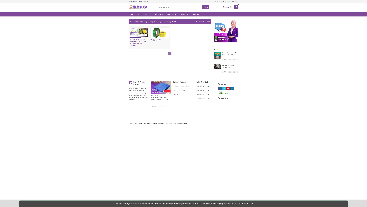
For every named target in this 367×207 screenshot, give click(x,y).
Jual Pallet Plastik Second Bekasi (228, 66)
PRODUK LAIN (172, 14)
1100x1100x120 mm (202, 86)
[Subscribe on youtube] (228, 88)
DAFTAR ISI (185, 14)
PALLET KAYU (158, 14)
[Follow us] (224, 88)
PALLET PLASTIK (144, 14)
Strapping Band (155, 40)
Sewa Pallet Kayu (179, 90)
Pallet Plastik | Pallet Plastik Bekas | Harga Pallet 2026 (146, 123)
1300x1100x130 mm (202, 94)
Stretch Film (177, 94)
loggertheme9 (182, 123)
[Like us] (220, 88)
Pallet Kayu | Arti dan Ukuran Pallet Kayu (229, 54)
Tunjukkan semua (203, 22)
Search (205, 7)
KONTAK (196, 14)
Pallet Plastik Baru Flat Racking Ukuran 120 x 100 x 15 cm (161, 99)
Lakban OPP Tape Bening (182, 86)
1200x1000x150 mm (202, 90)
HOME (132, 14)
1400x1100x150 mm (202, 98)
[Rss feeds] (232, 88)
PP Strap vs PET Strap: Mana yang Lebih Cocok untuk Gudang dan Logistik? (138, 42)
